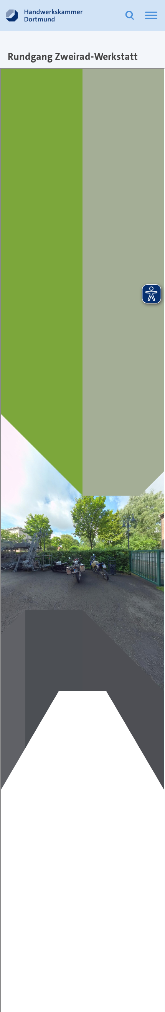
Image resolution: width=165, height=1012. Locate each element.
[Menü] (151, 15)
